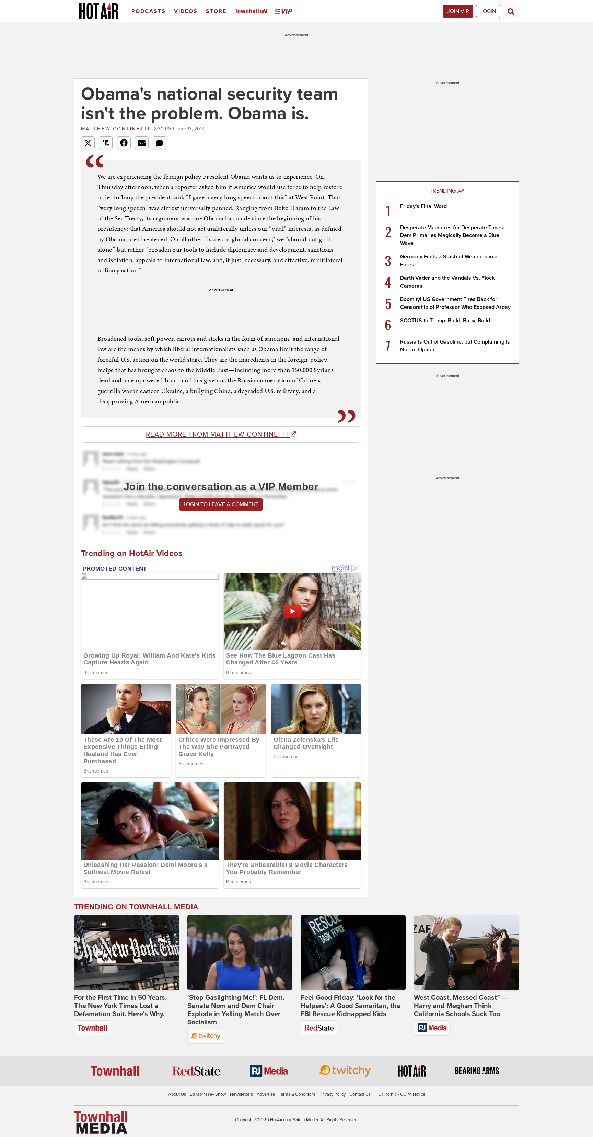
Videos (186, 11)
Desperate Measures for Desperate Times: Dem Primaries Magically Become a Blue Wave (452, 235)
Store (216, 11)
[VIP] (285, 11)
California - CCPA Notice (401, 1094)
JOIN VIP (458, 11)
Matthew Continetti (116, 129)
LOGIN (488, 11)
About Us (177, 1094)
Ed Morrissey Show (208, 1094)
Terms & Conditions (297, 1094)
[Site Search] (511, 11)
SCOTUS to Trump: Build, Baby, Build (445, 320)
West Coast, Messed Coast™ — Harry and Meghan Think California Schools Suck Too (461, 1006)
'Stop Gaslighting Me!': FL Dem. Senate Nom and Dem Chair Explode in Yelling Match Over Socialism (235, 1010)
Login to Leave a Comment (221, 504)
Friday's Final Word (423, 206)
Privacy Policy (332, 1094)
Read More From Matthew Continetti (218, 434)
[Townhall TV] (252, 11)
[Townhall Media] (100, 1122)
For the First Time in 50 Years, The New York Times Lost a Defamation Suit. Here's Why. (120, 1006)
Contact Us (360, 1094)
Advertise (266, 1094)
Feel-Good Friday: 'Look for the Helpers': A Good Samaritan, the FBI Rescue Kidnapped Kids (350, 1006)
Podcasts (148, 11)
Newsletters (241, 1094)
